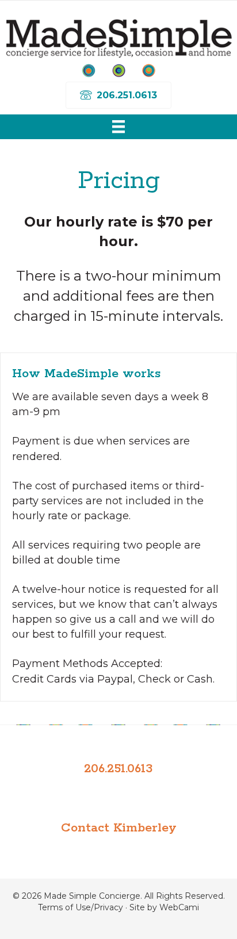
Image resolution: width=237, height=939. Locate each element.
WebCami (179, 907)
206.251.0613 (118, 769)
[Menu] (118, 126)
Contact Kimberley (119, 828)
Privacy (108, 907)
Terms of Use (64, 907)
